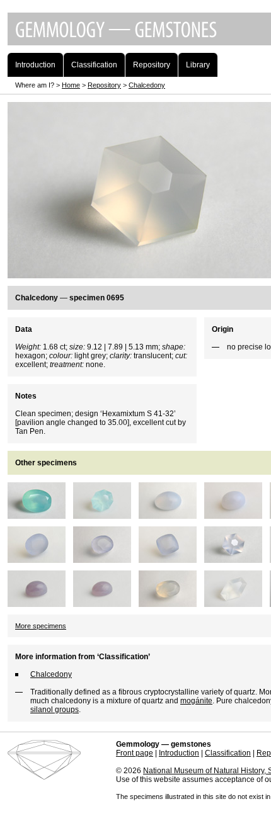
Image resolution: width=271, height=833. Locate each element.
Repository (104, 85)
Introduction (179, 753)
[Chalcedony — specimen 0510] (237, 514)
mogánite (196, 700)
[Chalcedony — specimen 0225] (171, 558)
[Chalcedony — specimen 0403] (106, 514)
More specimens (40, 626)
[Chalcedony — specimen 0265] (237, 602)
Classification (228, 753)
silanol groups (54, 709)
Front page (134, 753)
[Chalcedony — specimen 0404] (171, 602)
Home (71, 85)
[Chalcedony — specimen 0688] (237, 558)
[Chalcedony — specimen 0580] (40, 558)
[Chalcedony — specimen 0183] (106, 602)
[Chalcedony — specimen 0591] (106, 558)
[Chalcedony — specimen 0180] (171, 514)
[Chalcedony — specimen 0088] (40, 514)
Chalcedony (147, 85)
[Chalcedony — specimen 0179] (40, 602)
